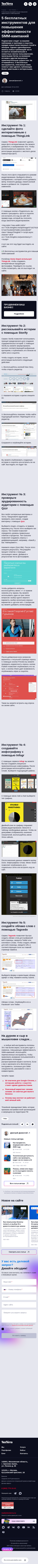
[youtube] (23, 1527)
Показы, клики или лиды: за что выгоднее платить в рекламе (23, 1171)
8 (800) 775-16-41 (9, 1488)
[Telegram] (22, 1124)
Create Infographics (31, 916)
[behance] (29, 1527)
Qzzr (23, 521)
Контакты (24, 1453)
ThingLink (12, 142)
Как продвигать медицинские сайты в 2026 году (22, 1145)
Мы (3, 1447)
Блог (3, 1453)
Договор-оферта (6, 1483)
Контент (18, 1152)
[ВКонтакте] (27, 1124)
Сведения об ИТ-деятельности (10, 1478)
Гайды (5, 1118)
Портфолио (6, 1450)
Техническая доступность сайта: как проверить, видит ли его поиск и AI (23, 1158)
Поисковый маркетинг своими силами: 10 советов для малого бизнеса (19, 1091)
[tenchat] (3, 1532)
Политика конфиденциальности (19, 1541)
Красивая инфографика (19, 916)
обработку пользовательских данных (22, 1325)
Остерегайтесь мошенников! (19, 1543)
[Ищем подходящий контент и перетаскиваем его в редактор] (19, 431)
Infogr (22, 761)
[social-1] (34, 1527)
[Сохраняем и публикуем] (19, 451)
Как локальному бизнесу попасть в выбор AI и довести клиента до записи (14, 1224)
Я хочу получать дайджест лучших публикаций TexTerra (19, 1329)
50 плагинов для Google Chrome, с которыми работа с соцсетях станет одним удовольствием (20, 1083)
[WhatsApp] (32, 1124)
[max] (20, 1493)
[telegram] (15, 1493)
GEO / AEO (23, 1165)
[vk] (13, 1527)
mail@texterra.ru (9, 1513)
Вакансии (4, 1476)
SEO (14, 1152)
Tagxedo (12, 936)
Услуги (23, 1447)
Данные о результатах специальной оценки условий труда (18, 1481)
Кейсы (22, 1450)
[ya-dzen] (18, 1527)
